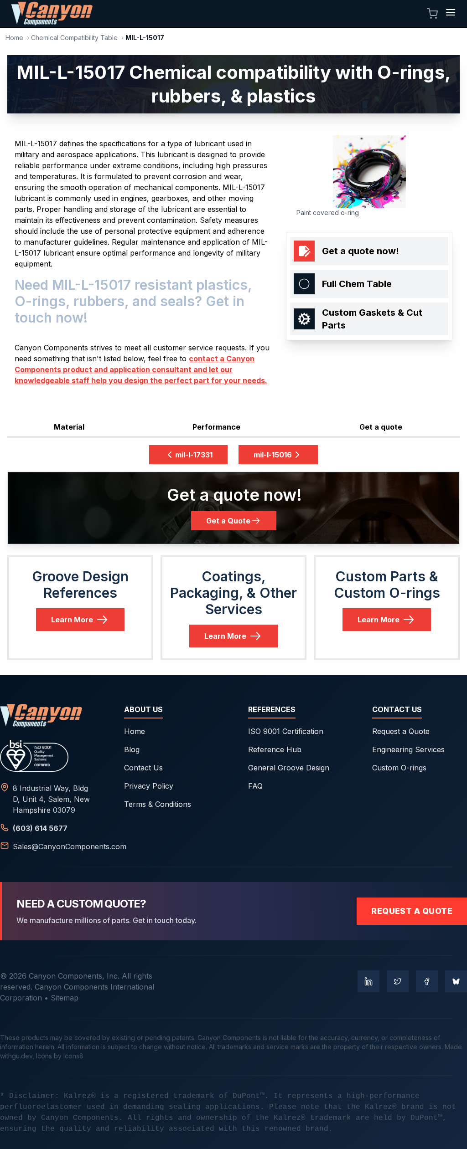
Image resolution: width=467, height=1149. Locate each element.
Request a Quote (401, 731)
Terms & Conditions (157, 804)
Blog (132, 749)
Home (14, 37)
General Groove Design (288, 767)
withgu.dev (16, 1056)
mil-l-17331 (194, 454)
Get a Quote (228, 520)
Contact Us (143, 767)
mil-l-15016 (273, 454)
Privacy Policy (148, 785)
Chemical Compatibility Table (74, 37)
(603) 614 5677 (40, 828)
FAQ (255, 785)
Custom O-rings (399, 767)
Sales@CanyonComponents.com (69, 846)
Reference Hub (274, 749)
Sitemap (64, 997)
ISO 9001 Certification (285, 731)
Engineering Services (408, 749)
